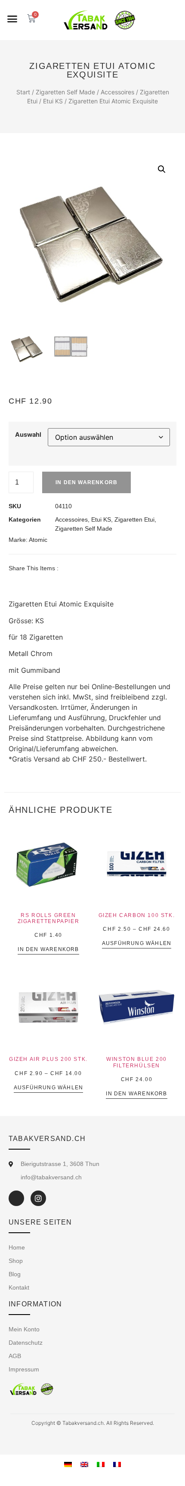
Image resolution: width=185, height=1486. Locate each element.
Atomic (38, 539)
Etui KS (53, 101)
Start (23, 92)
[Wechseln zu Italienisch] (100, 1464)
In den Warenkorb (86, 482)
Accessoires (117, 92)
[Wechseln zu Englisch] (84, 1464)
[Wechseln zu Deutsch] (68, 1464)
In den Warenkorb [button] (48, 949)
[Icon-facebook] (16, 1198)
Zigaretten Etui (134, 519)
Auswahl (28, 435)
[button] (12, 19)
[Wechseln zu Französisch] (117, 1464)
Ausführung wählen (136, 943)
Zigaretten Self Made (65, 92)
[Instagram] (38, 1198)
